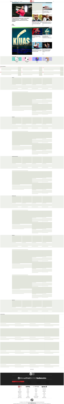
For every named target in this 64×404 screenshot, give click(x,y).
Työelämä (28, 396)
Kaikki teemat (20, 397)
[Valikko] (10, 1)
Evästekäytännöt (37, 402)
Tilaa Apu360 (18, 381)
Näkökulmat (19, 392)
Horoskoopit (19, 396)
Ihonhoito (28, 391)
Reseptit (36, 388)
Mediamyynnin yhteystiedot (38, 383)
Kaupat (36, 391)
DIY (36, 392)
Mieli (44, 392)
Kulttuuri (28, 392)
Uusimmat (12, 1)
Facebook (47, 382)
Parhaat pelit (14, 56)
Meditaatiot (44, 391)
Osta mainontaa (38, 381)
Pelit (18, 1)
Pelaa (17, 62)
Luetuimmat (15, 1)
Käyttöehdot (28, 402)
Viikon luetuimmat (2, 66)
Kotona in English (36, 396)
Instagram (47, 383)
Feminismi (28, 388)
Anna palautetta (29, 383)
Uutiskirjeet (21, 1)
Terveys (44, 396)
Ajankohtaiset (20, 391)
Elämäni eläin (14, 195)
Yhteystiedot (29, 382)
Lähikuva (13, 235)
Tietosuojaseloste (32, 402)
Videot (13, 77)
